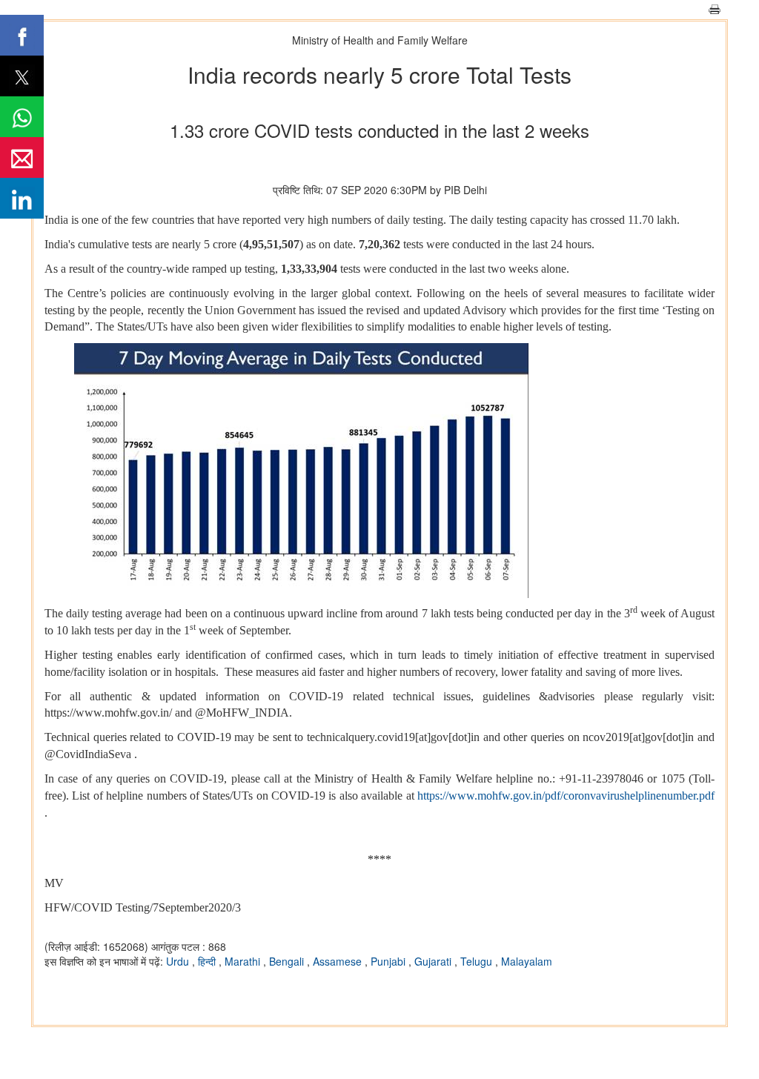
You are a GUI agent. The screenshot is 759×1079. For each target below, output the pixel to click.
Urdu (179, 961)
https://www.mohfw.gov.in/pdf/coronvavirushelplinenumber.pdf (566, 795)
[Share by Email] (22, 157)
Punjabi (389, 961)
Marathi (244, 961)
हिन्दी (208, 961)
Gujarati (434, 961)
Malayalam (526, 961)
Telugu (477, 961)
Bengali (288, 961)
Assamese (339, 961)
